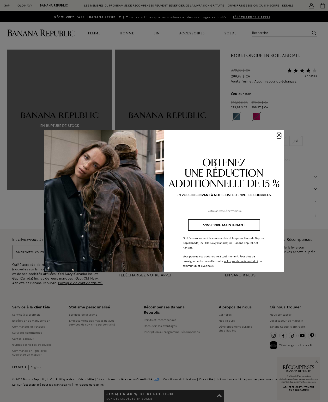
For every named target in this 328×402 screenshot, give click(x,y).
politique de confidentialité (241, 261)
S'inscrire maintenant (224, 225)
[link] (164, 201)
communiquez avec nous (198, 266)
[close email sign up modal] (279, 135)
